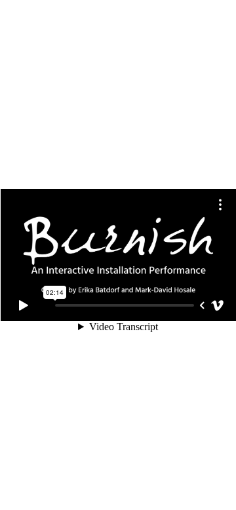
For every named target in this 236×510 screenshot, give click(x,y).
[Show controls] (202, 305)
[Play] (23, 305)
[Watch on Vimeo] (218, 305)
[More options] (220, 204)
